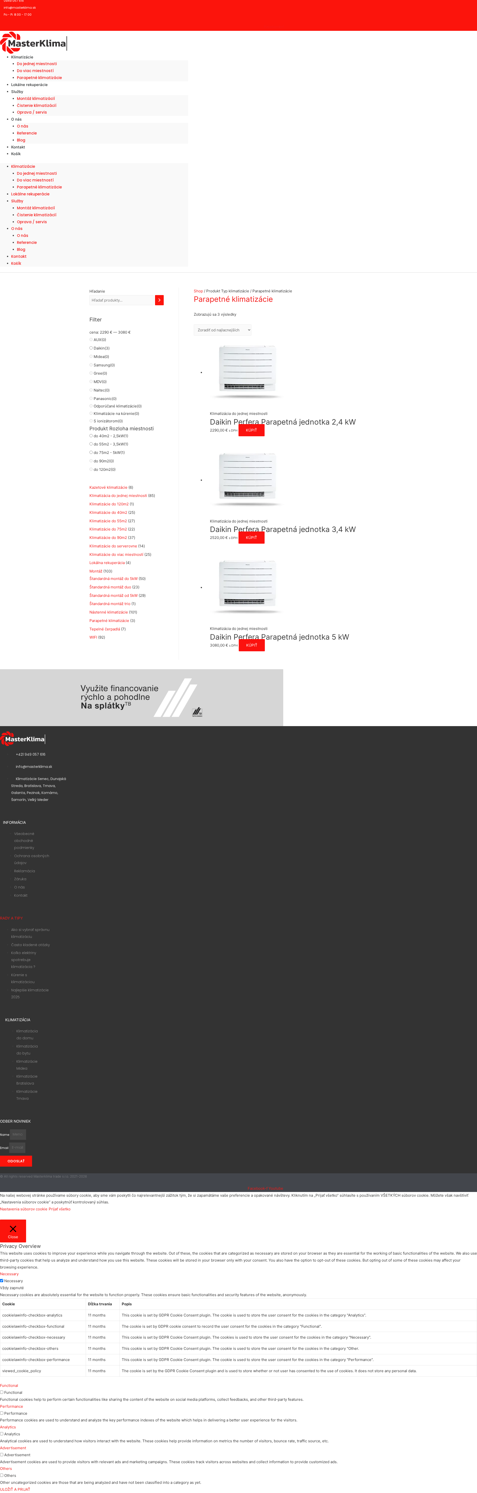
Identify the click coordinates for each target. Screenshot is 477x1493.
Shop (198, 291)
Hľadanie (97, 291)
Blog (21, 249)
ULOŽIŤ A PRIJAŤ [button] (15, 1489)
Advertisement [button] (13, 1448)
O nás (16, 119)
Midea (101, 356)
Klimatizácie (22, 57)
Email (4, 1147)
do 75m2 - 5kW (109, 452)
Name (5, 1134)
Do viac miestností (35, 70)
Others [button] (6, 1468)
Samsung (104, 365)
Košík (16, 153)
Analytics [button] (8, 1427)
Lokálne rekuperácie (29, 84)
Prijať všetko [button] (60, 1209)
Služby (17, 91)
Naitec (102, 390)
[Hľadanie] (159, 300)
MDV (100, 381)
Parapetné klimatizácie (39, 187)
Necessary (13, 1280)
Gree (100, 373)
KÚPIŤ (251, 430)
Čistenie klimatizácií (36, 105)
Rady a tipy (11, 918)
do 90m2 (104, 461)
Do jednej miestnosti (37, 63)
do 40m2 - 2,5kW (111, 436)
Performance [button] (11, 1406)
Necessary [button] (9, 1274)
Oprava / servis (32, 112)
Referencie (27, 133)
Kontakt (19, 256)
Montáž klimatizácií (36, 98)
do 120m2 (105, 469)
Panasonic (105, 398)
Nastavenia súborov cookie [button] (23, 1209)
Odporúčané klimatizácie (118, 406)
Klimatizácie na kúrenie (116, 413)
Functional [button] (9, 1385)
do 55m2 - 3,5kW (111, 444)
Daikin (102, 348)
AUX (100, 339)
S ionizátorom (108, 421)
